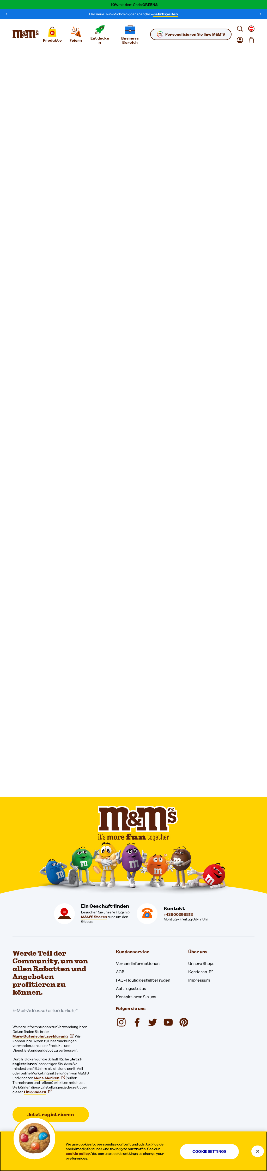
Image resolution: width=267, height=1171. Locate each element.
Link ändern (35, 1092)
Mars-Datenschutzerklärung (40, 1036)
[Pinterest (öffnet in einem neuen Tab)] (184, 1022)
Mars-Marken (46, 1078)
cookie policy (78, 1153)
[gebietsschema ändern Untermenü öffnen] (251, 28)
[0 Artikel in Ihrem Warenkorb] (251, 40)
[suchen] (240, 28)
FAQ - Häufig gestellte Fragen (143, 980)
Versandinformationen (138, 963)
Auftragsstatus (131, 988)
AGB (120, 971)
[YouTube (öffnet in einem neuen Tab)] (168, 1022)
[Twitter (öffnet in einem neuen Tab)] (152, 1022)
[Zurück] (7, 14)
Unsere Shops (201, 963)
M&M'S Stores (94, 917)
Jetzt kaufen (165, 14)
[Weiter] (259, 14)
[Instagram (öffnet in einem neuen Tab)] (121, 1022)
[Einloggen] (240, 40)
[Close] (257, 1151)
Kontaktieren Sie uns (136, 996)
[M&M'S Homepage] (26, 34)
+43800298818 (178, 914)
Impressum (199, 980)
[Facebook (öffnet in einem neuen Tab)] (137, 1022)
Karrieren (197, 971)
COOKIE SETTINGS (209, 1151)
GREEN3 (150, 5)
